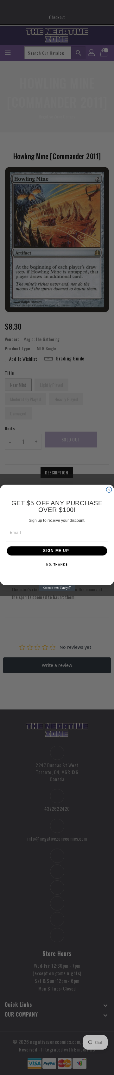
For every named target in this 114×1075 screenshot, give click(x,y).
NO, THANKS (57, 564)
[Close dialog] (109, 489)
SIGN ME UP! (57, 551)
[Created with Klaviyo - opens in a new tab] (57, 587)
